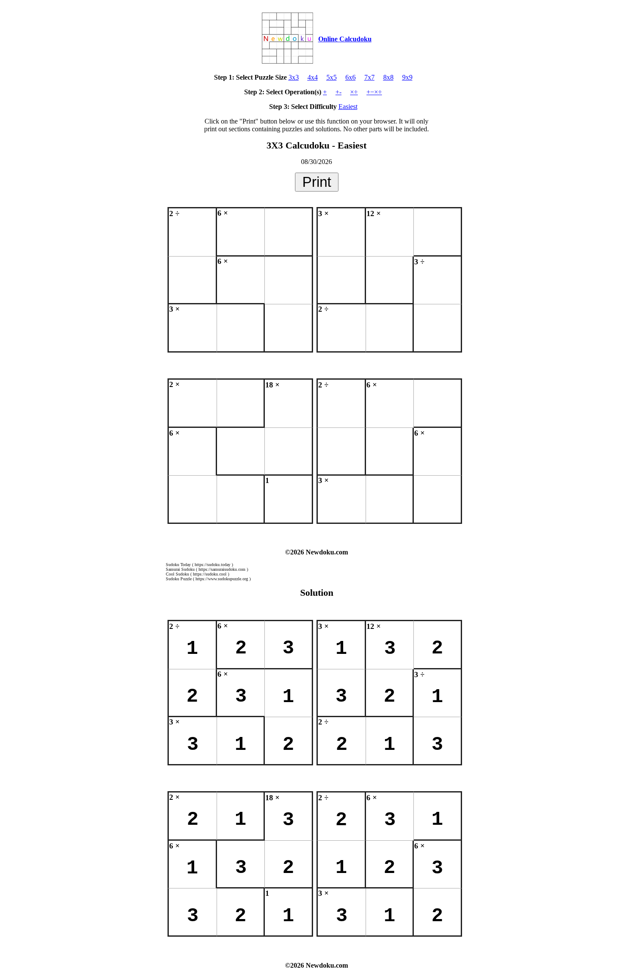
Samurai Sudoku (180, 569)
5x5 (331, 77)
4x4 (312, 77)
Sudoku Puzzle (179, 578)
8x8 (388, 77)
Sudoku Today (178, 564)
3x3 (294, 77)
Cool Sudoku (177, 574)
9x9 (407, 77)
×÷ (354, 92)
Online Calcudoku (345, 39)
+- (338, 92)
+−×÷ (374, 92)
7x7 (369, 77)
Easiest (347, 106)
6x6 (350, 77)
